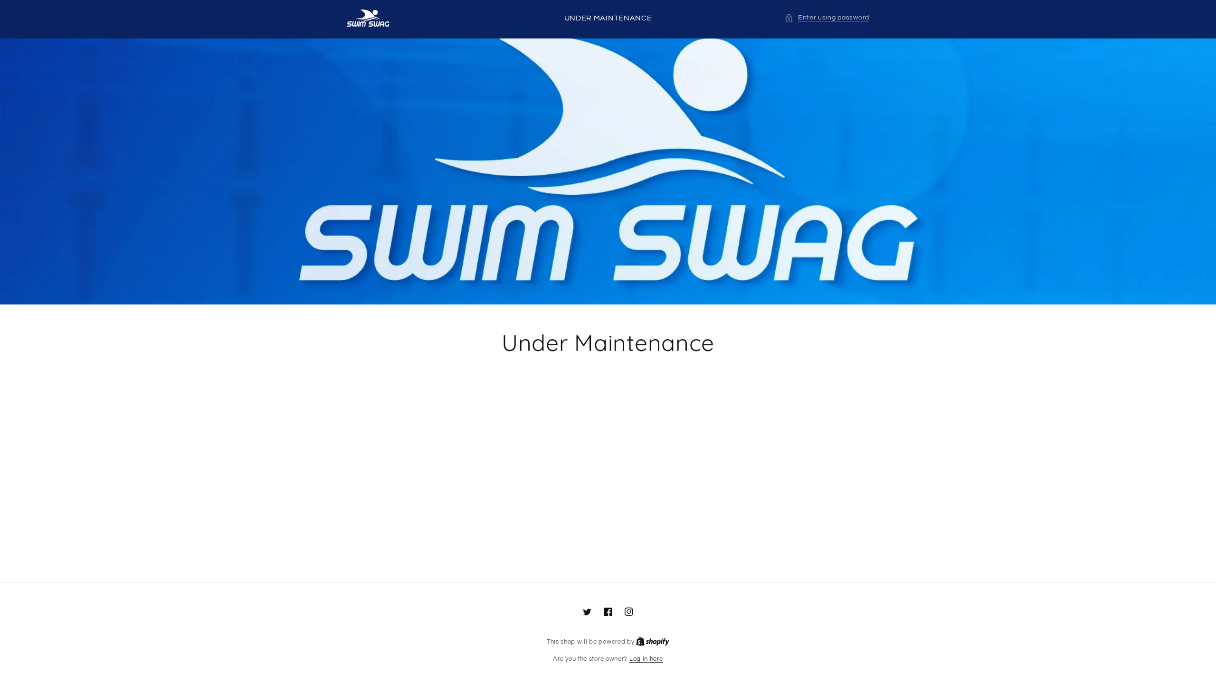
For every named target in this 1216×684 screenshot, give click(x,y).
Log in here (646, 659)
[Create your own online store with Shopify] (652, 641)
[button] (827, 18)
